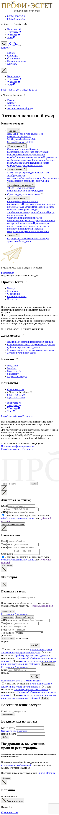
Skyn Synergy (14, 371)
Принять (6, 778)
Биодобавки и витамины (19, 185)
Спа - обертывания (39, 180)
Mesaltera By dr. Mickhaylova (19, 138)
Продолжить (8, 715)
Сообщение (7, 554)
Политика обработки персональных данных (30, 341)
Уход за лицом (15, 146)
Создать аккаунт (32, 680)
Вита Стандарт (35, 190)
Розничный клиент (24, 617)
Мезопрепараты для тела (25, 212)
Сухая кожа (18, 162)
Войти (45, 698)
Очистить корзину (14, 801)
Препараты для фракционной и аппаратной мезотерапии (31, 222)
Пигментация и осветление (29, 157)
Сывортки (24, 152)
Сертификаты (14, 238)
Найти (33, 484)
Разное (45, 231)
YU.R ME (28, 142)
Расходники (25, 241)
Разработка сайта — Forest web (17, 416)
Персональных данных (41, 605)
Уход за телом (14, 105)
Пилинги (42, 212)
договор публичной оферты (21, 352)
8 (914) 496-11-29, (10, 90)
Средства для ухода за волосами (23, 194)
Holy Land (12, 365)
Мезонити (30, 217)
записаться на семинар (13, 524)
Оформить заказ (15, 389)
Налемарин (22, 190)
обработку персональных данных (18, 518)
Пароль (5, 641)
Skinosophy (13, 373)
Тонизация (23, 149)
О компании (13, 293)
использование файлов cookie (16, 765)
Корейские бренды (17, 376)
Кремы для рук (15, 172)
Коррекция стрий (21, 180)
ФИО (4, 512)
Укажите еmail (9, 597)
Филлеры (12, 201)
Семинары (12, 291)
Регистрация (7, 614)
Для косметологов (17, 198)
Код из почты (8, 728)
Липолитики (18, 217)
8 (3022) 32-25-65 (16, 19)
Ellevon (19, 142)
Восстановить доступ (12, 680)
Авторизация (21, 614)
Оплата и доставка (16, 296)
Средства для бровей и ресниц (27, 165)
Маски (15, 152)
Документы (7, 635)
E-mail (4, 626)
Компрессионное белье (30, 231)
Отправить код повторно (14, 731)
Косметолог (7, 617)
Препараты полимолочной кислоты (28, 227)
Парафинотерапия (33, 178)
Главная (11, 100)
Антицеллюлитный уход (20, 108)
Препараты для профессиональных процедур (28, 224)
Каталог (11, 103)
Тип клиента (7, 632)
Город (4, 629)
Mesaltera (11, 368)
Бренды (12, 131)
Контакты (12, 299)
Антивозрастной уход (22, 154)
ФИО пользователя (11, 620)
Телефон (5, 509)
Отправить (7, 565)
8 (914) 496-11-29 (16, 16)
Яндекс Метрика (46, 773)
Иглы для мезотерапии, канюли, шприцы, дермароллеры (31, 205)
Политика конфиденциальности (17, 446)
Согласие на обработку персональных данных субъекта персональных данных (31, 346)
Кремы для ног (30, 172)
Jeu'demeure (26, 139)
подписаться (7, 273)
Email (4, 506)
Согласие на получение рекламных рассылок (30, 350)
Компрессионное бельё (33, 238)
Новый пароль (8, 734)
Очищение (12, 149)
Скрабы (20, 178)
